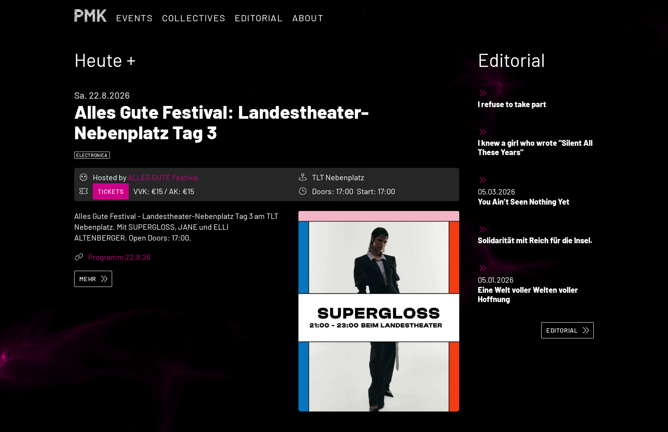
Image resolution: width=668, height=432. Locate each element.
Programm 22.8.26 (119, 256)
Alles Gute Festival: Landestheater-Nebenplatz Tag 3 (221, 121)
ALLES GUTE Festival (163, 177)
